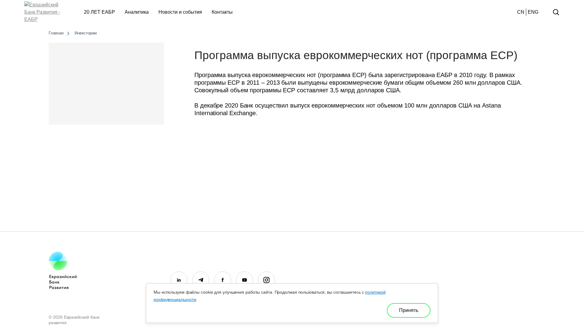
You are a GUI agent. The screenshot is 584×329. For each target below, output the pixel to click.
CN (520, 12)
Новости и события (180, 12)
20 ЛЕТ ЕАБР (99, 12)
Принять (408, 310)
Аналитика (137, 12)
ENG (533, 12)
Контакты (222, 12)
